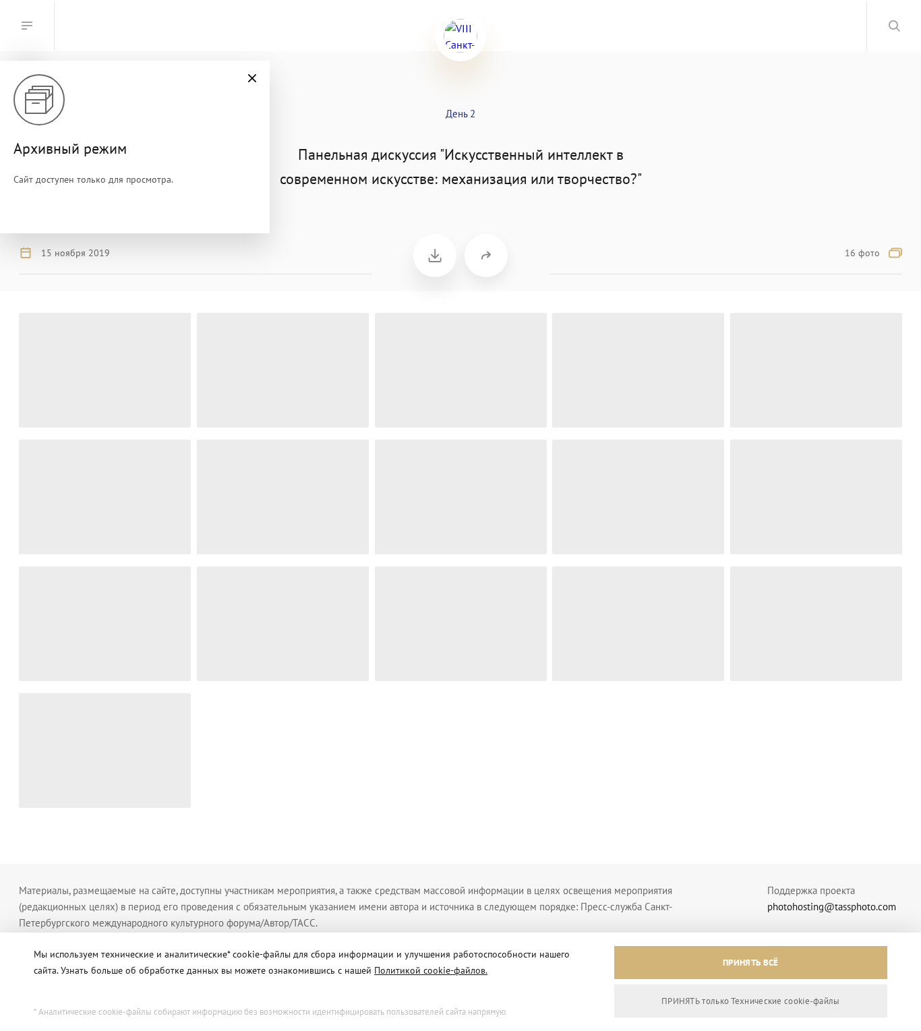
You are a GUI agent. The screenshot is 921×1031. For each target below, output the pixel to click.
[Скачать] (434, 255)
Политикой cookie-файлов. (430, 970)
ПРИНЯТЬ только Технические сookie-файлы (750, 1001)
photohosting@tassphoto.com (831, 906)
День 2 (460, 113)
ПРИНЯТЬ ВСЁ (750, 962)
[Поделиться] (486, 255)
